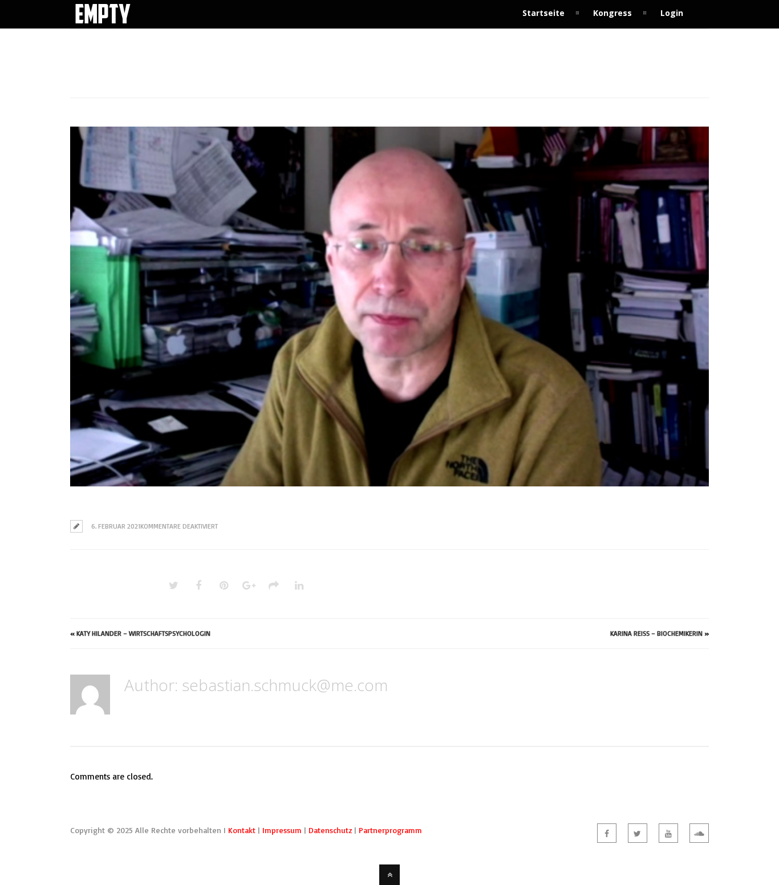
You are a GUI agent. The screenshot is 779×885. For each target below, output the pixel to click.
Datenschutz (330, 830)
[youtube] (668, 833)
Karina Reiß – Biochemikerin (656, 633)
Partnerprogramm (390, 830)
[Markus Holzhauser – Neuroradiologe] (389, 306)
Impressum (282, 830)
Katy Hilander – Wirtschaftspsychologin (143, 633)
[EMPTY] (103, 21)
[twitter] (637, 833)
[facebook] (606, 833)
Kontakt (241, 830)
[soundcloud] (699, 833)
